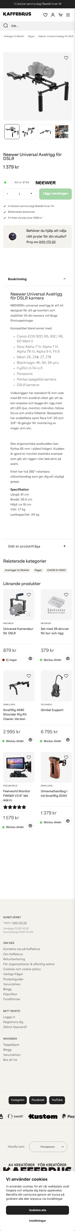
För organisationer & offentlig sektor (29, 964)
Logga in (9, 1017)
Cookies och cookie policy (22, 969)
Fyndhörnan (11, 999)
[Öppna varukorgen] (60, 15)
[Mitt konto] (53, 15)
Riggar (31, 36)
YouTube (57, 1100)
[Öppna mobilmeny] (68, 15)
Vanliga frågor (13, 974)
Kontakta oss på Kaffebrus (21, 949)
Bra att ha (10, 1060)
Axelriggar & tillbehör (14, 36)
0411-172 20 (47, 242)
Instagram (17, 1100)
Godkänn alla (37, 1210)
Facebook (38, 1100)
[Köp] (68, 658)
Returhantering (14, 959)
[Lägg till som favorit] (45, 15)
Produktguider (13, 979)
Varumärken (12, 984)
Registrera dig (13, 1022)
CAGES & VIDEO (56, 570)
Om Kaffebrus (13, 954)
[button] (66, 57)
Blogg (7, 989)
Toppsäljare (11, 1045)
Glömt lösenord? (15, 1027)
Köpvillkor (10, 994)
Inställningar (37, 1220)
